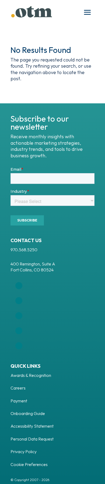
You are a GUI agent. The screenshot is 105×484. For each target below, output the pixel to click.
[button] (87, 12)
